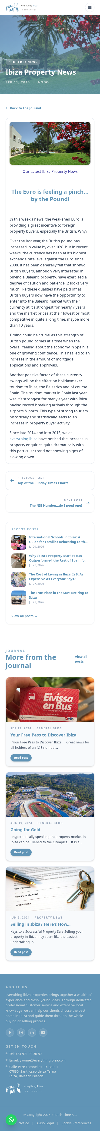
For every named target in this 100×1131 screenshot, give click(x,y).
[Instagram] (21, 1032)
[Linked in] (32, 1032)
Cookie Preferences (76, 1123)
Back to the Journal (25, 108)
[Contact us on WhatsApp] (11, 1119)
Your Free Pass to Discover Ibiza (43, 735)
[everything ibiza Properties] (21, 7)
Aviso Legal (45, 1123)
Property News (22, 62)
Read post (21, 758)
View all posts (81, 658)
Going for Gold (25, 829)
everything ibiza (23, 438)
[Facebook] (10, 1032)
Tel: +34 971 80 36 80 (25, 1054)
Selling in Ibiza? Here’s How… (40, 924)
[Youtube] (43, 1032)
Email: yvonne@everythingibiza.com (37, 1060)
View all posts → (24, 616)
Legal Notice (19, 1123)
